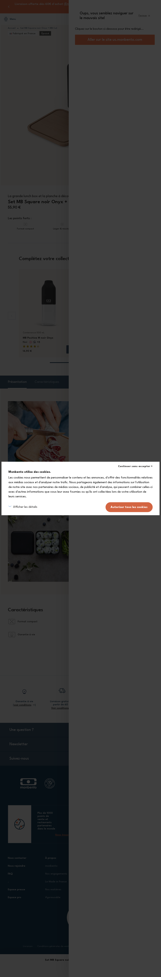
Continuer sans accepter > (135, 466)
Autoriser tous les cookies (129, 507)
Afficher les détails (25, 507)
